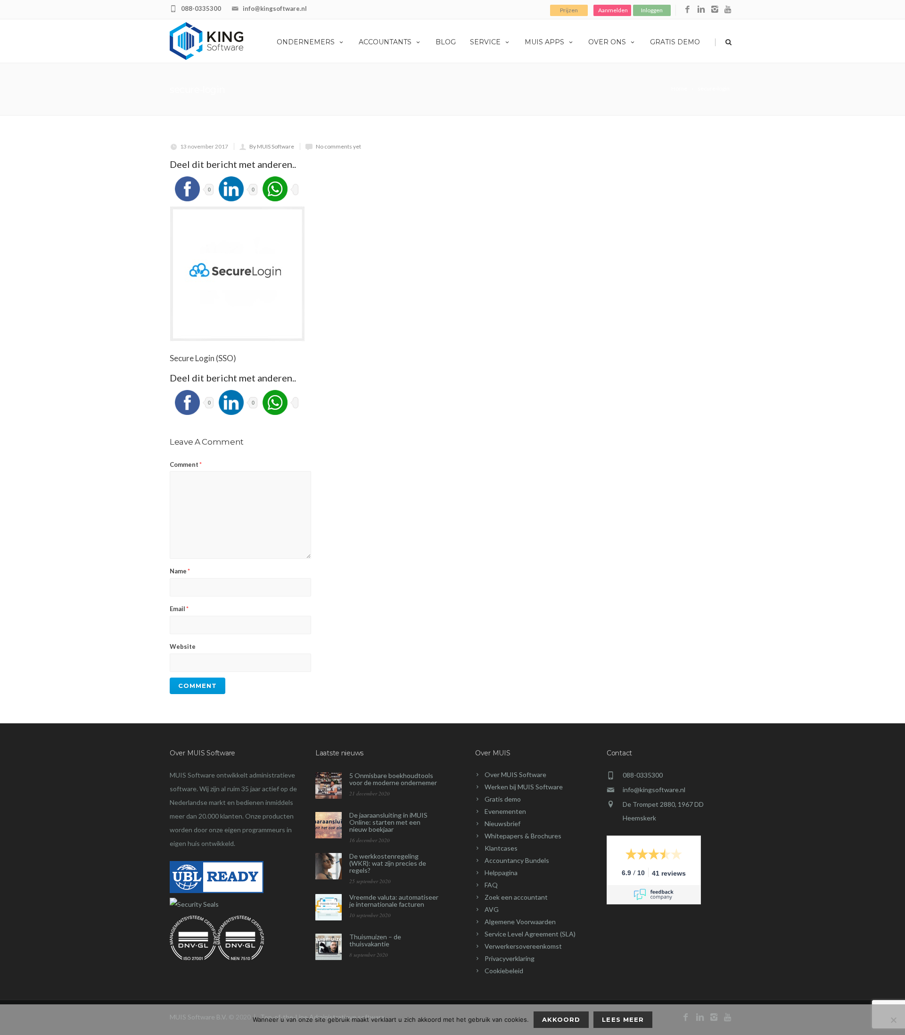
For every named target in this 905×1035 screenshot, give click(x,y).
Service (485, 42)
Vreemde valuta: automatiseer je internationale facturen (393, 900)
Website (183, 646)
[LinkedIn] (701, 9)
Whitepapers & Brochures (523, 836)
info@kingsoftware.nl (275, 8)
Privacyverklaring (510, 958)
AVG (492, 909)
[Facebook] (687, 9)
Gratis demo (675, 42)
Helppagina (501, 873)
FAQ (491, 885)
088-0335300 (201, 8)
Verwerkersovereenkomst (523, 946)
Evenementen (505, 811)
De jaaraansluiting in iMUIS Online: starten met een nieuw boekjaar (388, 822)
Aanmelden (613, 10)
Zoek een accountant (516, 897)
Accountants (385, 42)
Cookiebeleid (504, 971)
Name (180, 571)
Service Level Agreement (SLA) (530, 934)
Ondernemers (306, 42)
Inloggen (652, 10)
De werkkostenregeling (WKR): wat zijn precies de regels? (387, 863)
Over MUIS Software (515, 774)
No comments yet (338, 146)
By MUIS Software (271, 146)
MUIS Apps (544, 42)
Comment (186, 464)
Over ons (607, 42)
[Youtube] (728, 9)
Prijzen (569, 10)
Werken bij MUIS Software (524, 787)
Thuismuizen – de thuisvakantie (375, 940)
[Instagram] (715, 9)
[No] (893, 1020)
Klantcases (501, 848)
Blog (446, 42)
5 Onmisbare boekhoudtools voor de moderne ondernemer (393, 779)
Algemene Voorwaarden (520, 922)
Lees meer (622, 1019)
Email (179, 609)
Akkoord (561, 1019)
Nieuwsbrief (502, 824)
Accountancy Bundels (517, 860)
